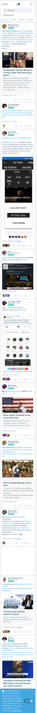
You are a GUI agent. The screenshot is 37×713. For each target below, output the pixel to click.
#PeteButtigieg (10, 387)
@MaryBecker (12, 576)
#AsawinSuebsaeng (21, 35)
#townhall (25, 256)
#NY (11, 646)
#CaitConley (6, 520)
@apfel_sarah (12, 133)
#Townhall (28, 111)
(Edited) (19, 237)
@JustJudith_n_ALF (14, 299)
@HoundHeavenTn (14, 249)
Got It (28, 701)
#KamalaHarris (7, 138)
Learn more (16, 711)
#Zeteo (18, 40)
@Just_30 (11, 635)
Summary (11, 28)
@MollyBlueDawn (13, 26)
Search (5, 4)
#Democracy (15, 33)
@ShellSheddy (12, 508)
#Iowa (13, 448)
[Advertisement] (18, 557)
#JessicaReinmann (22, 524)
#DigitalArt (20, 111)
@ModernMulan (13, 383)
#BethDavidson (26, 517)
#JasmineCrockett (25, 580)
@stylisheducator (13, 142)
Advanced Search (8, 15)
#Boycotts (22, 31)
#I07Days (27, 138)
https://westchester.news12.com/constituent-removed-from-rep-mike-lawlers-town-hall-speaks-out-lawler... (17, 651)
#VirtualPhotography (9, 111)
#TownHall (27, 40)
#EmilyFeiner (20, 644)
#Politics (12, 644)
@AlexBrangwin (13, 106)
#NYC (14, 138)
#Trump (11, 42)
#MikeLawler (28, 644)
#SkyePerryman (12, 37)
